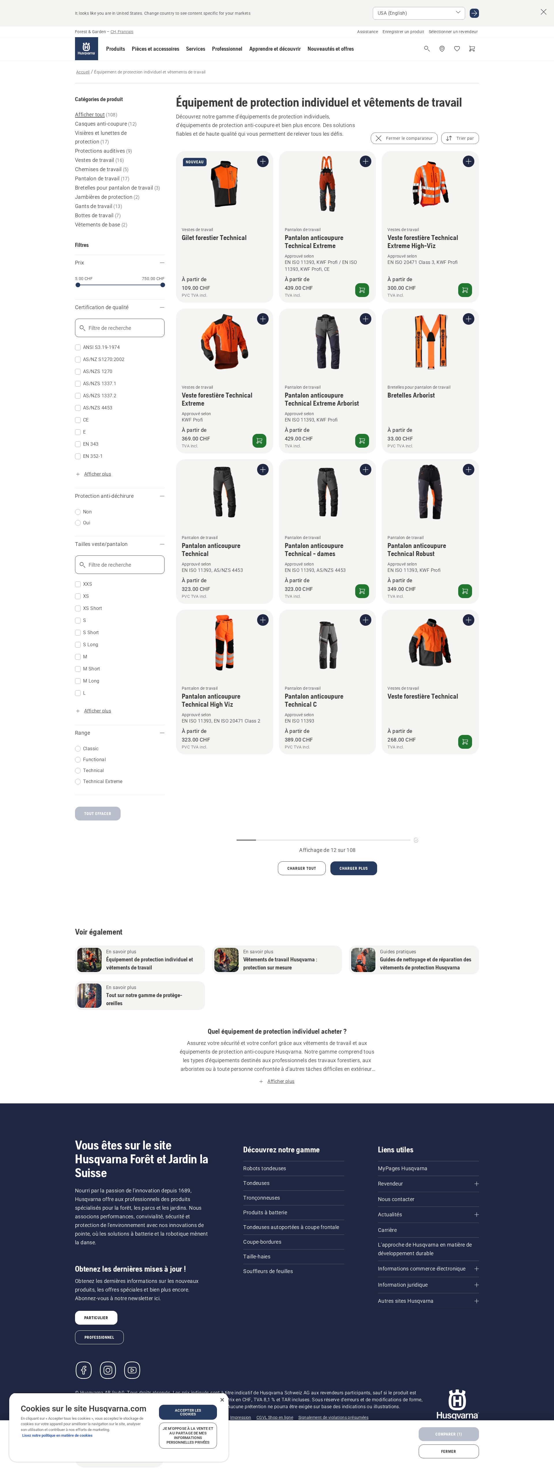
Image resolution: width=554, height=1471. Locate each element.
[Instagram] (108, 1370)
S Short (91, 632)
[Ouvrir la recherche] (427, 49)
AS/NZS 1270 (97, 371)
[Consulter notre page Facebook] (83, 1370)
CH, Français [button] (122, 31)
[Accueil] (86, 48)
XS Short (92, 608)
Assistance (367, 31)
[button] (115, 48)
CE (86, 420)
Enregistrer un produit (403, 31)
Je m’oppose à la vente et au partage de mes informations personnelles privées (188, 1435)
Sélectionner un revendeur (453, 31)
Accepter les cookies (188, 1412)
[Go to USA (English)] (474, 13)
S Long (90, 644)
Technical (93, 770)
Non (87, 512)
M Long (91, 681)
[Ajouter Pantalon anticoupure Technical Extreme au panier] (362, 290)
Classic (91, 748)
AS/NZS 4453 (97, 408)
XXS (87, 584)
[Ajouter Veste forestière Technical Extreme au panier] (259, 441)
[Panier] (472, 49)
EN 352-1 (93, 456)
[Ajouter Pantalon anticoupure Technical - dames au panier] (362, 591)
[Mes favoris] (457, 49)
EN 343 (90, 444)
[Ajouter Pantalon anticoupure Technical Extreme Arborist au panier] (362, 441)
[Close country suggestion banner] (543, 11)
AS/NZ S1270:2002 (103, 359)
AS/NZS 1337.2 (99, 395)
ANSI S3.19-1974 (101, 347)
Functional (94, 759)
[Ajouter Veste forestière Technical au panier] (465, 742)
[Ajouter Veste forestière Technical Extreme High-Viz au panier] (465, 290)
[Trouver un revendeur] (442, 49)
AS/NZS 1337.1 (99, 383)
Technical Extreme (103, 781)
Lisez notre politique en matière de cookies (57, 1435)
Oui (86, 522)
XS (86, 596)
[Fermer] (222, 1400)
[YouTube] (132, 1370)
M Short (91, 669)
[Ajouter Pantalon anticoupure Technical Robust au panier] (465, 591)
